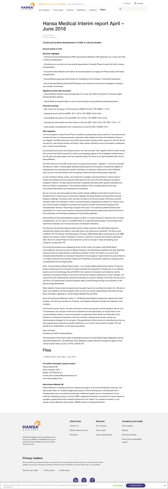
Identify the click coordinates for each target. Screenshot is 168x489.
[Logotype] (28, 7)
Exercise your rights (30, 470)
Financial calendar (129, 435)
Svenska (140, 3)
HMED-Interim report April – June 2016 (60, 357)
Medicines (81, 10)
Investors (92, 10)
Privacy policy (49, 470)
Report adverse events (79, 430)
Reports (125, 430)
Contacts (127, 3)
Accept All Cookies (135, 485)
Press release (127, 426)
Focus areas (58, 10)
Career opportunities (104, 435)
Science (70, 10)
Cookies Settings (118, 485)
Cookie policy (64, 470)
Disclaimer (74, 435)
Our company (44, 10)
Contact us (74, 426)
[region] (84, 485)
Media (102, 10)
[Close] (165, 485)
